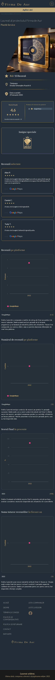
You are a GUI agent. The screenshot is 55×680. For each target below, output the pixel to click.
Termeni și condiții (11, 612)
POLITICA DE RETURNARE (12, 624)
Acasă (6, 603)
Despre (6, 607)
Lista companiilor (36, 603)
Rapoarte (7, 634)
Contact (7, 629)
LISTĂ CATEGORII (35, 607)
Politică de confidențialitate (11, 618)
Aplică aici (27, 9)
